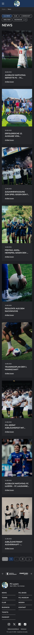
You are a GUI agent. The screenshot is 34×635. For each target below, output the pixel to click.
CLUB (4, 603)
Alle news (6, 16)
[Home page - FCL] (17, 3)
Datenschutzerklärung (13, 629)
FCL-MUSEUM (24, 598)
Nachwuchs (18, 19)
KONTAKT (22, 607)
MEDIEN (21, 603)
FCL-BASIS (22, 593)
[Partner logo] (9, 624)
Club (15, 16)
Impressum (23, 629)
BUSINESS (5, 607)
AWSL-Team (6, 19)
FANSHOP (5, 617)
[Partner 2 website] (11, 574)
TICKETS (5, 612)
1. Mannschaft (25, 16)
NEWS (4, 593)
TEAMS (4, 598)
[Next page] (29, 559)
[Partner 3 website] (24, 574)
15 (22, 559)
